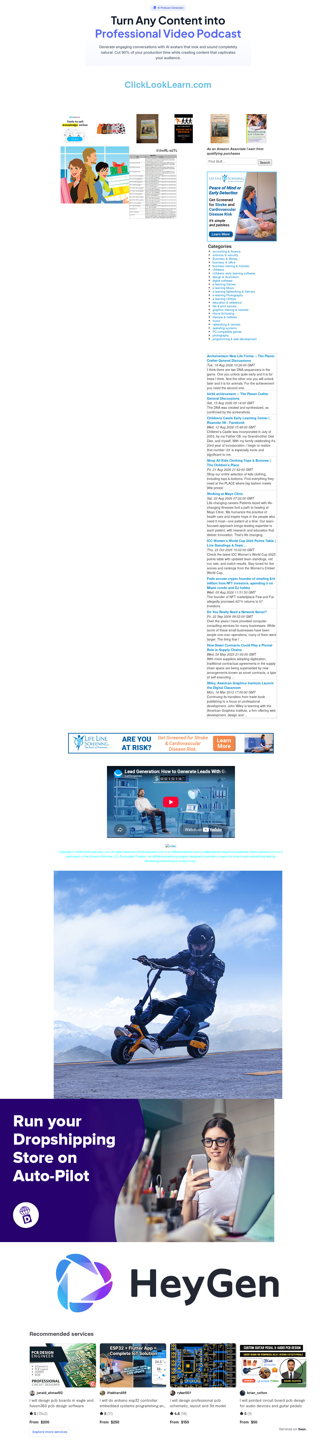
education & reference (227, 302)
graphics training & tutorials (231, 309)
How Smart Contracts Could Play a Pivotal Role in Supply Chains (239, 647)
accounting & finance (226, 251)
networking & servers (226, 324)
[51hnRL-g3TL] (95, 174)
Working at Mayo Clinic (225, 493)
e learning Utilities (224, 299)
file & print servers (225, 306)
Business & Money (225, 258)
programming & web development (235, 339)
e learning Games (224, 284)
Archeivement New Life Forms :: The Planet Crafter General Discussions (241, 358)
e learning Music (223, 288)
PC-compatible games (227, 331)
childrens (218, 269)
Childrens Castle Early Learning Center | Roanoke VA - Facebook (238, 420)
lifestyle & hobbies (225, 317)
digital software (222, 280)
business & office (224, 262)
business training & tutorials (231, 266)
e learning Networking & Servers (234, 291)
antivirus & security (225, 255)
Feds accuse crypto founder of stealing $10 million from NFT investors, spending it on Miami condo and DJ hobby (241, 583)
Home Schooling (223, 313)
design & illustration (226, 277)
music (217, 320)
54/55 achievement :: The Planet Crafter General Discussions (237, 396)
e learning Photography (228, 295)
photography (221, 335)
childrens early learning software (234, 273)
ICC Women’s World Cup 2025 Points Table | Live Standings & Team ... (241, 542)
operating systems (225, 328)
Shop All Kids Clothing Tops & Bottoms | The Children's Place (239, 462)
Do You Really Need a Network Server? (237, 612)
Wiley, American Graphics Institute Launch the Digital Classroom (240, 685)
